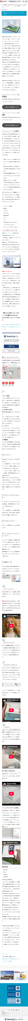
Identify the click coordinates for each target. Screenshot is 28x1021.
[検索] (23, 1)
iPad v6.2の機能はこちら (12, 125)
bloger (16, 1010)
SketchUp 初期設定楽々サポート (20, 980)
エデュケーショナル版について (5, 1015)
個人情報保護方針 (3, 1012)
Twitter (9, 1010)
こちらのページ (9, 233)
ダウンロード (5, 954)
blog (18, 1010)
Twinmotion (7, 980)
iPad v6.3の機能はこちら (12, 107)
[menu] (26, 1)
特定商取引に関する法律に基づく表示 (5, 1013)
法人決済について (3, 1014)
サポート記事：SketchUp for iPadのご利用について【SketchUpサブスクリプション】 (11, 327)
